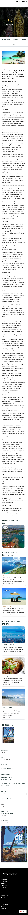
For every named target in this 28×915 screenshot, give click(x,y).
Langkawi (3, 806)
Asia (10, 575)
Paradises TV (4, 887)
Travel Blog (3, 883)
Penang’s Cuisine (8, 676)
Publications (4, 885)
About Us (3, 897)
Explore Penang (7, 707)
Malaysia (5, 575)
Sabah (2, 804)
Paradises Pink (4, 889)
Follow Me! (3, 815)
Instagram (3, 908)
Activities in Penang (8, 644)
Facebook (3, 906)
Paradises (14, 913)
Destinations (4, 881)
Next (26, 536)
